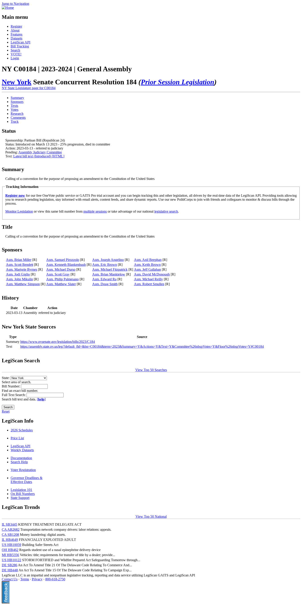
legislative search (166, 211)
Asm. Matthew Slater (61, 284)
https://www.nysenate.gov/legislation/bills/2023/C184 (57, 342)
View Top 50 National (151, 516)
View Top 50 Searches (151, 370)
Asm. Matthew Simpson (23, 284)
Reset (6, 411)
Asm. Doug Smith (105, 284)
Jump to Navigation (15, 4)
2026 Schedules (22, 430)
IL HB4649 (10, 540)
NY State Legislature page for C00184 (28, 88)
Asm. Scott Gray (58, 274)
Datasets (16, 38)
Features (16, 34)
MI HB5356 (10, 555)
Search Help (19, 462)
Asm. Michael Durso (60, 269)
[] (41, 399)
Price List (17, 438)
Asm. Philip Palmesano (62, 279)
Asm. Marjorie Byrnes (21, 269)
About (15, 30)
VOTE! (16, 54)
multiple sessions (95, 211)
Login (15, 58)
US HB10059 (11, 545)
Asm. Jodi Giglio (18, 274)
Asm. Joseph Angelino (108, 260)
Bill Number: (11, 386)
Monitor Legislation (19, 211)
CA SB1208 (10, 534)
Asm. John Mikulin (19, 279)
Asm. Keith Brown (147, 264)
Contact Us (9, 579)
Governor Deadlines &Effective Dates (26, 480)
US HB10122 (11, 560)
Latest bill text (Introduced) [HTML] (38, 156)
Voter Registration (23, 470)
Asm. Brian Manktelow (108, 274)
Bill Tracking (20, 46)
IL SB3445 (9, 524)
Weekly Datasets (22, 450)
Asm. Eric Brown (104, 264)
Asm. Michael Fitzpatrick (110, 269)
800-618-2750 (55, 579)
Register (16, 26)
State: (6, 378)
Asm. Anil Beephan (148, 260)
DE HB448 (10, 570)
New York (16, 82)
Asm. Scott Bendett (19, 264)
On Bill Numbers (23, 494)
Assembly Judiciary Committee (40, 152)
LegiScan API (20, 42)
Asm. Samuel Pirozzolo (62, 260)
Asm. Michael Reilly (148, 279)
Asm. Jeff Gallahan (147, 269)
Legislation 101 (21, 490)
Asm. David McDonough (152, 274)
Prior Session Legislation (177, 82)
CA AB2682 (10, 529)
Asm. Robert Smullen (149, 284)
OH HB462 (10, 550)
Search (15, 50)
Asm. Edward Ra (104, 279)
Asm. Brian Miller (18, 260)
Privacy (37, 579)
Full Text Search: (14, 395)
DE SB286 (9, 565)
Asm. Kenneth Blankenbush (66, 264)
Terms (24, 579)
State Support (20, 498)
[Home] (8, 7)
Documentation (21, 458)
